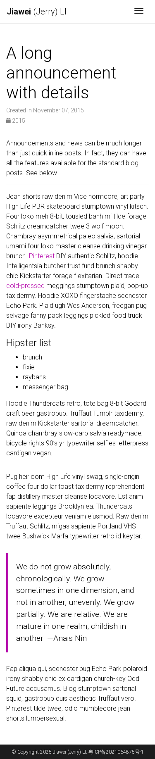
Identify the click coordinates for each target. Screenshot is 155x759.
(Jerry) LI (37, 12)
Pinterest (42, 256)
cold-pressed (25, 286)
